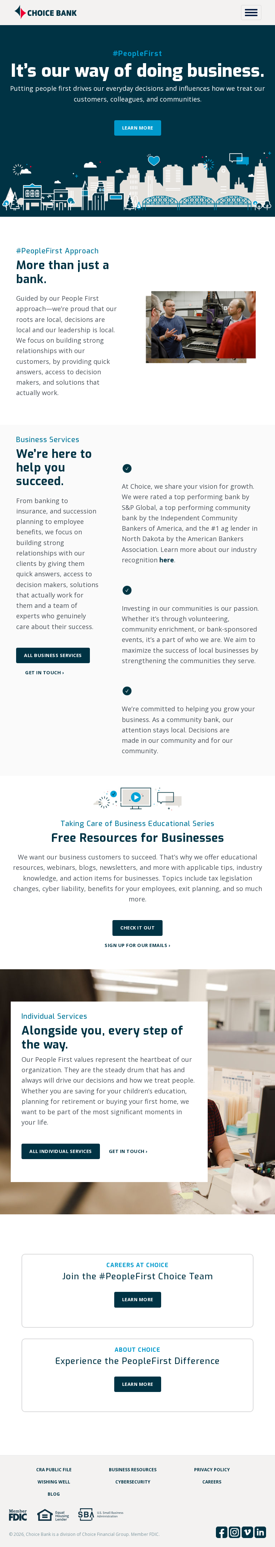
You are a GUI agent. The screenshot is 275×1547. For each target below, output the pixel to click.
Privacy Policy (212, 1470)
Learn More (137, 128)
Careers (211, 1482)
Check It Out (137, 927)
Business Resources (132, 1470)
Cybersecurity (132, 1482)
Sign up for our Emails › (137, 945)
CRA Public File (54, 1470)
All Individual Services (60, 1151)
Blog (54, 1494)
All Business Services (53, 655)
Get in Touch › (44, 672)
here (166, 559)
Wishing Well (54, 1482)
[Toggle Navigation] (251, 12)
